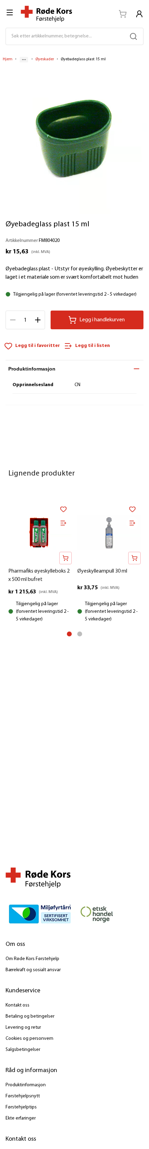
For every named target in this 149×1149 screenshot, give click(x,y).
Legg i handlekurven (102, 320)
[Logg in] (139, 14)
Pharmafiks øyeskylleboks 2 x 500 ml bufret (39, 575)
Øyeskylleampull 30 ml (102, 571)
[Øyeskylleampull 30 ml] (109, 532)
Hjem (7, 59)
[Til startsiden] (46, 14)
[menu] (10, 12)
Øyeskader (44, 59)
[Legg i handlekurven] (65, 558)
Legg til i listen (92, 345)
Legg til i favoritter (37, 345)
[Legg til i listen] (63, 523)
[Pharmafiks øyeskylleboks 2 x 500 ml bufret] (40, 532)
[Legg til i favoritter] (63, 509)
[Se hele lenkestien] (24, 59)
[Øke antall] (38, 320)
